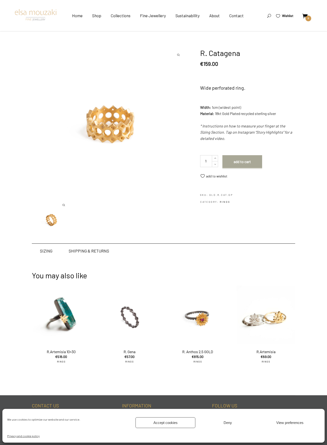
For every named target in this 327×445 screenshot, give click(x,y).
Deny (228, 423)
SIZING (46, 250)
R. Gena (129, 351)
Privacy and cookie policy (23, 436)
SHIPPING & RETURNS (89, 250)
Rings (225, 201)
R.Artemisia (266, 351)
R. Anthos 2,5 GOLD (197, 351)
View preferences (290, 423)
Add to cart (242, 161)
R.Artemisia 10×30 (61, 351)
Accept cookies (165, 423)
